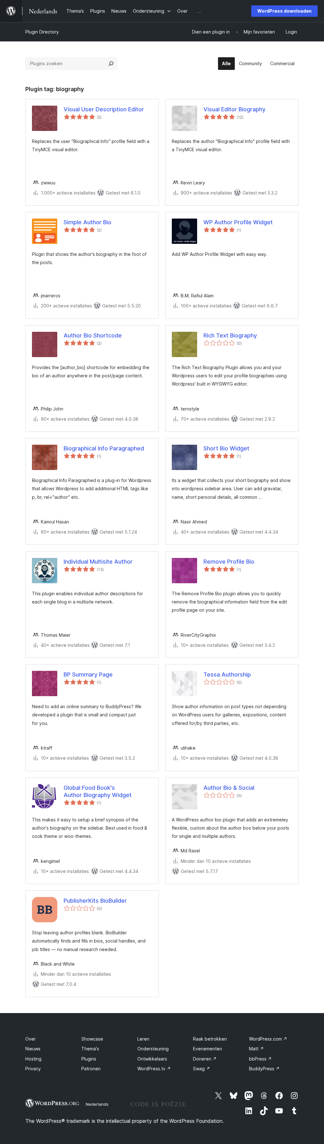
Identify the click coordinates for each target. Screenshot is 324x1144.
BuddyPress (264, 1068)
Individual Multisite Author (98, 561)
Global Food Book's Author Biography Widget (98, 791)
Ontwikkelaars (152, 1058)
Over (30, 1039)
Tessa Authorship (227, 674)
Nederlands (97, 1104)
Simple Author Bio (87, 222)
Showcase (92, 1039)
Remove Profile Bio (228, 561)
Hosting (33, 1058)
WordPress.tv (154, 1068)
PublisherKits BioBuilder (95, 900)
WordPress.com (268, 1039)
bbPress (260, 1058)
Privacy (33, 1068)
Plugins (88, 1058)
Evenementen (207, 1048)
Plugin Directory (42, 31)
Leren (143, 1039)
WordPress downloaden (284, 11)
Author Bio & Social (228, 787)
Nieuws (32, 1048)
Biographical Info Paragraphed (104, 448)
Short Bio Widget (226, 448)
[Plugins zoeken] (111, 63)
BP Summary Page (88, 674)
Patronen (91, 1068)
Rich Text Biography (230, 335)
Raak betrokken (210, 1039)
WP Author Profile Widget (238, 222)
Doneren (205, 1058)
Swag (201, 1068)
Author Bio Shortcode (93, 335)
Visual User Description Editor (104, 109)
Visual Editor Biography (234, 109)
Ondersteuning (153, 1048)
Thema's (90, 1048)
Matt (256, 1048)
